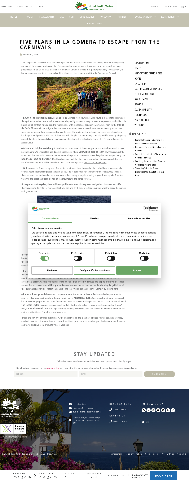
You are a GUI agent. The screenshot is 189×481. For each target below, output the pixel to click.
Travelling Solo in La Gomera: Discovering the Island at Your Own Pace (149, 172)
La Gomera (140, 84)
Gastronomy (142, 63)
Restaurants (46, 16)
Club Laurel (87, 16)
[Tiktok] (173, 410)
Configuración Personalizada (95, 270)
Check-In (19, 473)
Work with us (168, 454)
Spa (62, 16)
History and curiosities (148, 73)
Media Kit (181, 454)
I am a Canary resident (140, 476)
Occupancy (94, 473)
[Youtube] (158, 410)
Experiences (168, 16)
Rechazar (52, 270)
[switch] (78, 258)
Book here (163, 475)
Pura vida (105, 16)
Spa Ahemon (141, 99)
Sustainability (144, 16)
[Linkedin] (168, 410)
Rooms (30, 16)
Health (138, 68)
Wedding (139, 125)
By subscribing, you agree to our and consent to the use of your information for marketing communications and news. (76, 368)
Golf (72, 16)
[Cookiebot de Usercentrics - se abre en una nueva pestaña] (145, 208)
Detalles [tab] (94, 218)
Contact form (116, 454)
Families (122, 16)
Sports (139, 104)
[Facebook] (144, 410)
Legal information (134, 454)
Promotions (94, 23)
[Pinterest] (163, 410)
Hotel (13, 16)
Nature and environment (149, 89)
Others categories (145, 94)
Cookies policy (152, 454)
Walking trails (143, 120)
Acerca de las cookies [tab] (138, 218)
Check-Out (46, 473)
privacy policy (53, 368)
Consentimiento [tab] (50, 218)
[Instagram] (153, 410)
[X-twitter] (148, 410)
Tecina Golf (141, 115)
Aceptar (137, 270)
